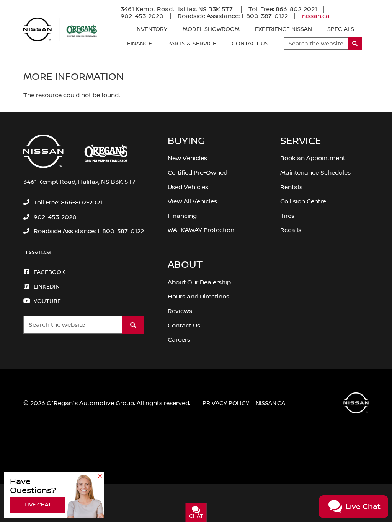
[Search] (355, 43)
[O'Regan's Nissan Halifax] (60, 29)
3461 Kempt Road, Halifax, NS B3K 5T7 (177, 9)
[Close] (100, 476)
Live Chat (37, 505)
